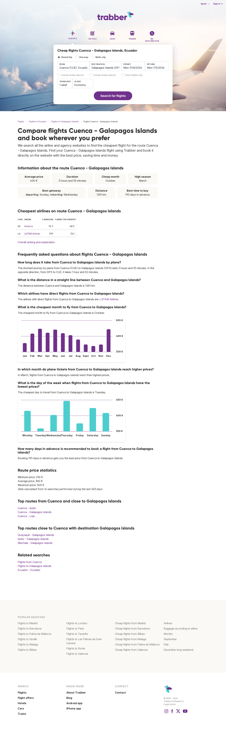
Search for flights (113, 96)
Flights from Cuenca (30, 562)
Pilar (166, 644)
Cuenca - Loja (26, 516)
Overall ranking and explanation (36, 242)
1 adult (63, 85)
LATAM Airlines (32, 233)
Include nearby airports (72, 75)
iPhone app (73, 708)
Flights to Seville (27, 639)
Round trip (66, 57)
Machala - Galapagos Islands (35, 543)
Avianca (28, 226)
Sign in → (218, 3)
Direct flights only (133, 75)
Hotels (22, 703)
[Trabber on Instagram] (166, 712)
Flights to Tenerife (77, 633)
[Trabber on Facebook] (172, 712)
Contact (120, 692)
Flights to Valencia (77, 653)
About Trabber (76, 692)
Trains (22, 713)
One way (83, 57)
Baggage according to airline (181, 628)
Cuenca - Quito (27, 508)
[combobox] (73, 66)
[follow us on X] (178, 712)
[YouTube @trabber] (184, 712)
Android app (74, 703)
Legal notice (170, 704)
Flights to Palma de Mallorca (34, 633)
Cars (21, 708)
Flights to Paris (75, 628)
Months (168, 633)
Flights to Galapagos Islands (34, 566)
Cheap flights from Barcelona (132, 628)
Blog (69, 698)
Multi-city (100, 57)
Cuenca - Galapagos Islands (34, 512)
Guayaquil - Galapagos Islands (36, 535)
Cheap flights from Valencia (131, 649)
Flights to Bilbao (27, 649)
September (170, 639)
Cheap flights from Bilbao (130, 633)
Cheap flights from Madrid (130, 623)
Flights (22, 692)
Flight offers (26, 698)
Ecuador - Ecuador (29, 570)
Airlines (168, 623)
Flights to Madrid (27, 623)
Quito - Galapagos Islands (33, 539)
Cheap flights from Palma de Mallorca (137, 644)
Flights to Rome (75, 648)
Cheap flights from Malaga (130, 639)
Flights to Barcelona (30, 628)
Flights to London (76, 623)
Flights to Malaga (28, 644)
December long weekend (178, 649)
